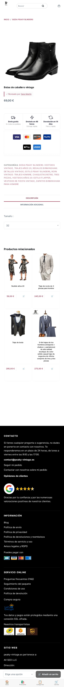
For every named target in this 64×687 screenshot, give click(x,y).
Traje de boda (17, 342)
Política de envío (13, 527)
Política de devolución (15, 593)
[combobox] (28, 5)
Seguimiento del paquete (17, 583)
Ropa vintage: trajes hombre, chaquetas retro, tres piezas (31, 174)
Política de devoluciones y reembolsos (24, 536)
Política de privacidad (15, 532)
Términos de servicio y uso (18, 541)
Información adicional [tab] (32, 205)
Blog (6, 522)
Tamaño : (8, 216)
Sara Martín (26, 94)
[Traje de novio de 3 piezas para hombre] (46, 267)
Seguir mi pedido (13, 465)
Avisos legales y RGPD (16, 546)
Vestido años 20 (17, 286)
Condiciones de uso (14, 588)
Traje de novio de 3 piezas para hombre (46, 287)
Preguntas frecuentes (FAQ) (19, 579)
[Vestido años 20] (17, 267)
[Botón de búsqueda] (43, 5)
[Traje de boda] (17, 323)
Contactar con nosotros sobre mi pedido (25, 469)
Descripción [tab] (32, 198)
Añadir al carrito (50, 674)
